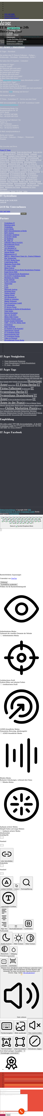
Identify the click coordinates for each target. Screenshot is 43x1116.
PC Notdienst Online (11, 250)
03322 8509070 (9, 16)
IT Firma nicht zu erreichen (17, 172)
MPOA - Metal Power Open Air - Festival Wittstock (22, 256)
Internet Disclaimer (11, 313)
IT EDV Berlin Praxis (12, 260)
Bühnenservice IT (10, 254)
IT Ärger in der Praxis (32, 166)
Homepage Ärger (36, 160)
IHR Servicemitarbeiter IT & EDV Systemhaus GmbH (17, 511)
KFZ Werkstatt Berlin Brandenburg (16, 274)
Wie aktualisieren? (29, 973)
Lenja (6, 287)
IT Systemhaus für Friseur (17, 177)
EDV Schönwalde (32, 158)
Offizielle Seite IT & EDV (13, 242)
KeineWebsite (14, 514)
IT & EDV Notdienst (11, 235)
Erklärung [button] (4, 582)
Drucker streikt (4, 378)
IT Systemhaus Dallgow (18, 175)
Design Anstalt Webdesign (13, 321)
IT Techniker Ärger (13, 179)
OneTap (14, 578)
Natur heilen (8, 311)
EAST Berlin (9, 229)
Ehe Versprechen (10, 258)
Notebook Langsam (29, 405)
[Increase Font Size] (2, 837)
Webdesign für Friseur (12, 187)
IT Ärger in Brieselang (16, 166)
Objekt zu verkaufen (11, 299)
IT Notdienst (8, 239)
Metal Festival (9, 268)
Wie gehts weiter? (6, 424)
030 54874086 (9, 14)
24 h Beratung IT (10, 248)
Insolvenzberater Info (11, 334)
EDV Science (9, 233)
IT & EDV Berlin (10, 237)
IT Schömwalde (26, 388)
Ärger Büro (20, 413)
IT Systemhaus (9, 246)
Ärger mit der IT (10, 154)
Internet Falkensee (17, 162)
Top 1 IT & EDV (10, 315)
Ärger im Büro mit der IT (30, 413)
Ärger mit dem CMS (17, 414)
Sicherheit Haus (9, 291)
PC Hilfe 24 (8, 241)
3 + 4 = (3, 1112)
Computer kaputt (24, 374)
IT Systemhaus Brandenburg (16, 393)
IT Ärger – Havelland (12, 47)
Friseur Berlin (5, 160)
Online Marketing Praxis (21, 408)
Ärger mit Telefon (23, 154)
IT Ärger (25, 164)
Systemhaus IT (9, 223)
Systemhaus (8, 227)
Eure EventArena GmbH (13, 303)
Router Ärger (23, 181)
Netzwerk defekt (10, 405)
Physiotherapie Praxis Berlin (14, 340)
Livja (6, 285)
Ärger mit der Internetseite (29, 414)
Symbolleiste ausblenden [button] (9, 584)
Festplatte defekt (8, 381)
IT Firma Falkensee (20, 386)
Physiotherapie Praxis (11, 244)
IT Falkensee (16, 170)
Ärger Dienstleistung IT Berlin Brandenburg (19, 363)
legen (23, 179)
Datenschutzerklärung (15, 44)
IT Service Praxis (10, 307)
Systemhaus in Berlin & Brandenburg (17, 309)
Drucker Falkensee (34, 376)
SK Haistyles (31, 183)
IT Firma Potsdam (34, 172)
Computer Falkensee (14, 374)
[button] (1, 530)
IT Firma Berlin (26, 170)
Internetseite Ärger (14, 164)
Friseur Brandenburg (17, 160)
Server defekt (17, 411)
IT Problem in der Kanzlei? (13, 328)
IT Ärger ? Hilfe (10, 266)
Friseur (13, 191)
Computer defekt (4, 374)
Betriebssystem (9, 225)
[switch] (9, 635)
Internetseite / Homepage (12, 80)
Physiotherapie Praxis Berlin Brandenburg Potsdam (22, 270)
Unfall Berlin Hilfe (11, 262)
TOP (10, 92)
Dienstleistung (5, 191)
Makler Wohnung (10, 301)
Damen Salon (32, 156)
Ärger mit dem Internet (8, 152)
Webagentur (3, 413)
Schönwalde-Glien (6, 183)
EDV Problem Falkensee (16, 158)
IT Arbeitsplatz (9, 305)
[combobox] (21, 522)
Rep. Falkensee (12, 181)
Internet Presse (9, 295)
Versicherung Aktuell (11, 330)
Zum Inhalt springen (7, 1051)
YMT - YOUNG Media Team (14, 323)
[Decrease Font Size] (2, 845)
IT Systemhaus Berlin (17, 174)
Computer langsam (34, 374)
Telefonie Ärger (20, 185)
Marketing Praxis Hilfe (12, 264)
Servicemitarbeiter (20, 183)
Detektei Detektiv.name (12, 319)
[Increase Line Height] (2, 865)
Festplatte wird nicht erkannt (20, 381)
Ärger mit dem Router (24, 152)
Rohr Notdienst (9, 327)
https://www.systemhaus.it (9, 105)
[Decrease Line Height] (2, 873)
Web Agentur (33, 411)
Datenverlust (26, 376)
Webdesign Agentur (12, 413)
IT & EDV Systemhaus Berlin (14, 276)
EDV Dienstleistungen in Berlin (15, 231)
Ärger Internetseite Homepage (14, 361)
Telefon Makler (9, 293)
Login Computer (10, 282)
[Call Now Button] (21, 1111)
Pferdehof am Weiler (11, 278)
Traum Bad (8, 284)
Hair (27, 160)
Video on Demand (10, 338)
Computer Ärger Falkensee (17, 156)
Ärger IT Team (5, 150)
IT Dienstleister (5, 170)
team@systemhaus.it (11, 18)
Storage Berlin (9, 252)
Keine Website (9, 280)
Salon (25, 191)
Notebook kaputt (19, 405)
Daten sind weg (18, 376)
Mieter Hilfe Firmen (11, 317)
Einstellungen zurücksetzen (10, 1053)
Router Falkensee (35, 181)
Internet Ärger (5, 162)
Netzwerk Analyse (10, 289)
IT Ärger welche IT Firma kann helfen (27, 168)
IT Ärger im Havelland (14, 399)
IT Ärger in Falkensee (30, 403)
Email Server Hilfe (10, 272)
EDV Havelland (12, 378)
